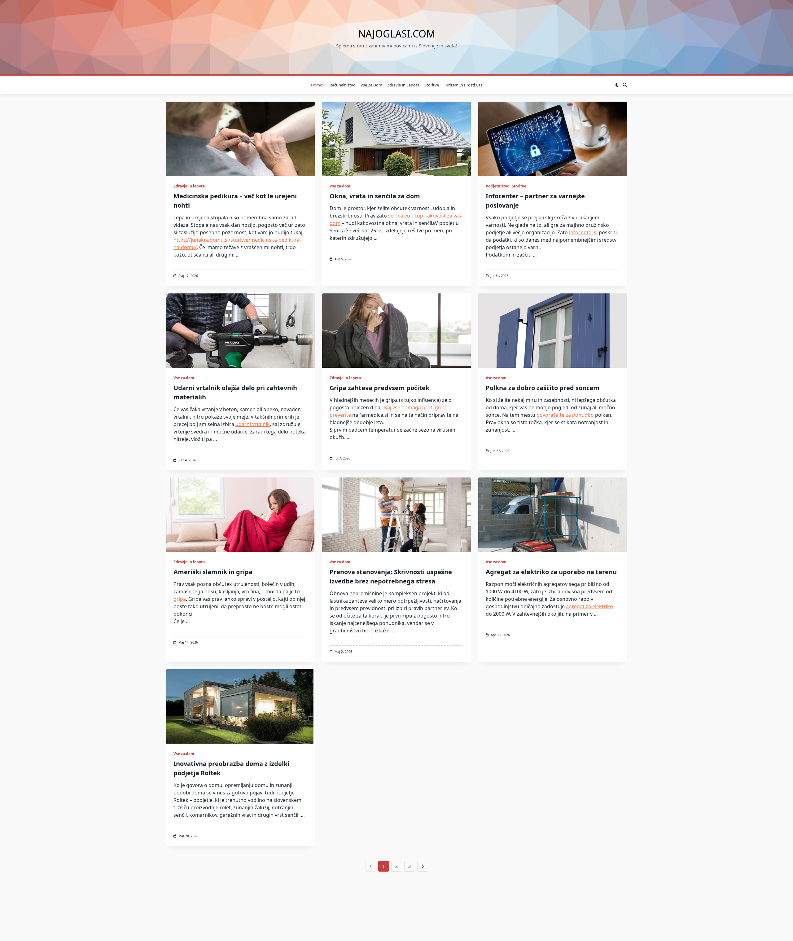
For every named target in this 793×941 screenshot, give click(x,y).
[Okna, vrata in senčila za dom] (396, 139)
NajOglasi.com (396, 33)
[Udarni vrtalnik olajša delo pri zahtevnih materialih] (240, 330)
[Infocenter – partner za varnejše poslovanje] (552, 139)
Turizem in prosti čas (463, 85)
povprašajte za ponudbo (565, 414)
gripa (179, 599)
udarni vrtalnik (252, 424)
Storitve (431, 85)
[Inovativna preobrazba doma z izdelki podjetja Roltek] (240, 706)
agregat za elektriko (589, 606)
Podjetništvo (497, 186)
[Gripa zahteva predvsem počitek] (396, 330)
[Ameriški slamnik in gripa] (240, 514)
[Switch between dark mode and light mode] (617, 85)
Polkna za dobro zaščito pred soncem (542, 388)
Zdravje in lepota (403, 85)
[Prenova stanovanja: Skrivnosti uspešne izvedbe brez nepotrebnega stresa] (396, 514)
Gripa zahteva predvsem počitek (379, 388)
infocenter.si (583, 232)
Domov (318, 85)
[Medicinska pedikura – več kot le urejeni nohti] (240, 139)
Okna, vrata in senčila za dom (375, 196)
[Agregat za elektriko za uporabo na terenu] (552, 514)
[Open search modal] (625, 85)
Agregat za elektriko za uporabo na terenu (551, 572)
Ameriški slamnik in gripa (212, 572)
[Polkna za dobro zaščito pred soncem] (552, 330)
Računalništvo (343, 85)
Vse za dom (371, 85)
